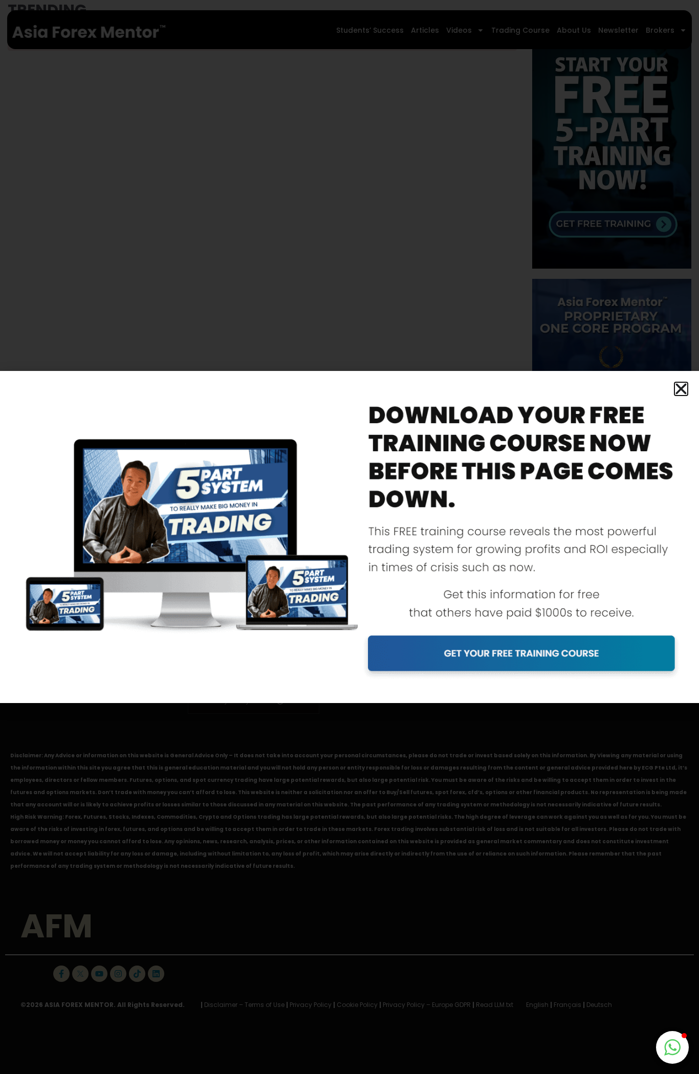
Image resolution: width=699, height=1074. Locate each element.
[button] (681, 389)
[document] (349, 537)
